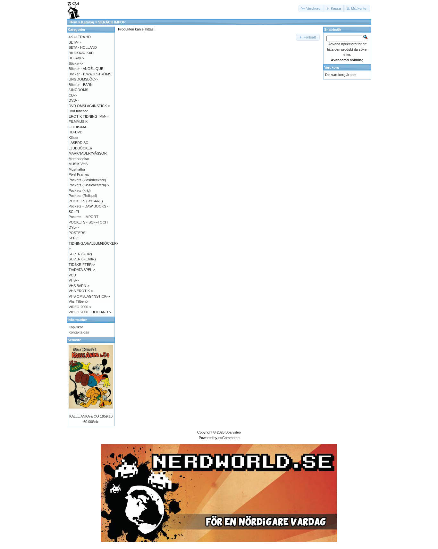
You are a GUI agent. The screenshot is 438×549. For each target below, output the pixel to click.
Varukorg (331, 67)
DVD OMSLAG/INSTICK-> (89, 106)
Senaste (74, 340)
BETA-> (74, 42)
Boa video (233, 432)
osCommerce (229, 438)
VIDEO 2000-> (80, 307)
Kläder (74, 137)
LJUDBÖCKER (80, 148)
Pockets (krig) (80, 190)
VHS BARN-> (79, 286)
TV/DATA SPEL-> (82, 270)
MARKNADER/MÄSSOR (88, 153)
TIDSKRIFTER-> (82, 264)
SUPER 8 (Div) (80, 254)
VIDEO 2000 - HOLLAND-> (90, 312)
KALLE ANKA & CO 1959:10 (91, 416)
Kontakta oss (79, 332)
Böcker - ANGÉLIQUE (86, 69)
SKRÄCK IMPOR (112, 22)
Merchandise (79, 159)
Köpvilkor (76, 327)
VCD (72, 275)
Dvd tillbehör (78, 111)
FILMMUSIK (78, 121)
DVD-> (74, 100)
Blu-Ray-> (76, 58)
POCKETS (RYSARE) (86, 201)
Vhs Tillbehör (79, 301)
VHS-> (74, 280)
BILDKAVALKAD (81, 53)
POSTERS (77, 233)
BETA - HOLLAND (83, 47)
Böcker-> (76, 63)
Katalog (87, 22)
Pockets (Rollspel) (83, 196)
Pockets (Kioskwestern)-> (89, 185)
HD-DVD (75, 132)
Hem (73, 22)
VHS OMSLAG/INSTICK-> (89, 296)
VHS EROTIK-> (81, 291)
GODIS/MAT (78, 127)
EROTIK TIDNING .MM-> (88, 116)
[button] (311, 8)
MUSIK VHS (78, 164)
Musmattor (77, 169)
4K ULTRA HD (80, 37)
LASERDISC (78, 143)
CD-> (73, 95)
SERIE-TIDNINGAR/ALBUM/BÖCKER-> (93, 243)
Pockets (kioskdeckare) (87, 180)
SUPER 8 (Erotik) (82, 259)
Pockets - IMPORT (83, 217)
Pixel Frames (79, 174)
